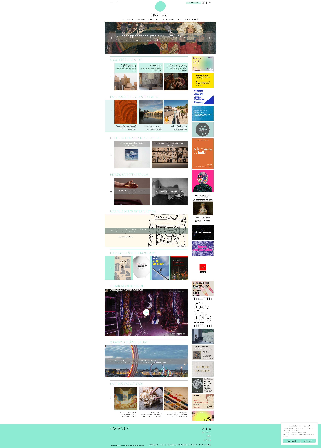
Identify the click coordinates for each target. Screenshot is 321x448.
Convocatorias (167, 19)
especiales (140, 19)
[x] (203, 3)
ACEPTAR (308, 440)
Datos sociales (205, 444)
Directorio (153, 19)
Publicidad (206, 432)
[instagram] (210, 3)
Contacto (207, 439)
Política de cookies (168, 444)
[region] (299, 434)
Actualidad (127, 19)
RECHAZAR (291, 440)
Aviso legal (154, 444)
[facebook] (207, 3)
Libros (179, 19)
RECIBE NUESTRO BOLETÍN (193, 3)
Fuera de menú (192, 19)
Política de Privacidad (187, 444)
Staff (208, 436)
